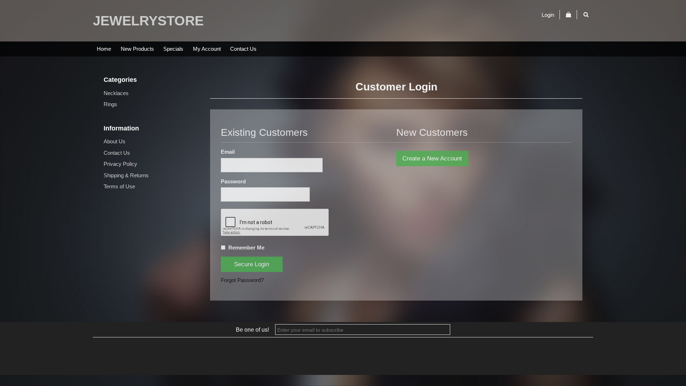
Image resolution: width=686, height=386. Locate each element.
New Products (137, 49)
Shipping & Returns (126, 175)
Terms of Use (119, 186)
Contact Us (243, 49)
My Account (207, 49)
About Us (114, 141)
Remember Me (246, 247)
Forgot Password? (242, 280)
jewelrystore (148, 20)
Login (548, 14)
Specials (173, 49)
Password (233, 181)
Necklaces (116, 93)
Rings (110, 104)
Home (104, 49)
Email (228, 152)
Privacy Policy (120, 164)
